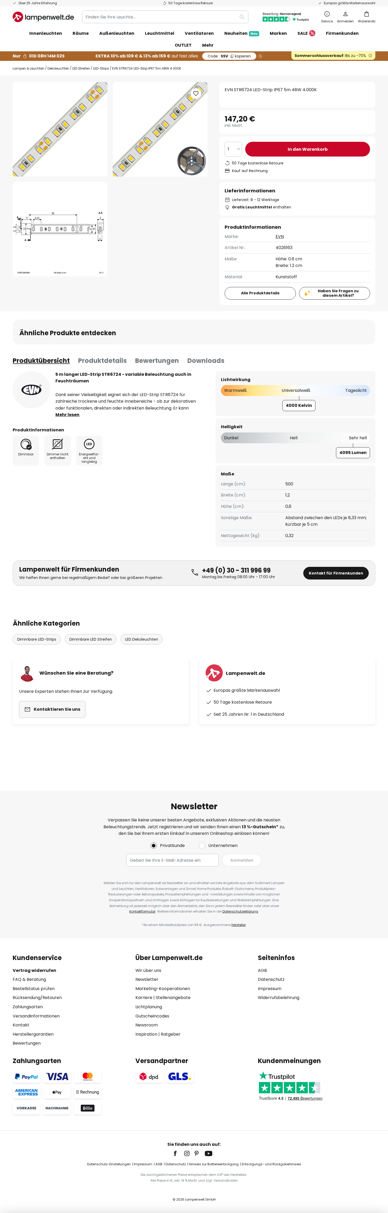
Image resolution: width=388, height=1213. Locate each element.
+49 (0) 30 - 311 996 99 (236, 570)
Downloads (205, 360)
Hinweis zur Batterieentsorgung (214, 1164)
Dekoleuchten (58, 68)
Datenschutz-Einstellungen (109, 1164)
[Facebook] (178, 1153)
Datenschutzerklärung (240, 911)
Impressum (269, 989)
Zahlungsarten (28, 1007)
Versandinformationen (36, 1016)
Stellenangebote (173, 998)
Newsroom (146, 1025)
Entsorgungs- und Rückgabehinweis (271, 1164)
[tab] (41, 361)
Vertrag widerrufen (34, 970)
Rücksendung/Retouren (37, 998)
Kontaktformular (142, 911)
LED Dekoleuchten (141, 639)
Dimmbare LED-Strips (36, 639)
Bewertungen (157, 360)
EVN (280, 236)
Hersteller (238, 925)
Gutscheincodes (152, 1016)
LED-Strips (101, 68)
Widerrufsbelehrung (278, 998)
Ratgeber (171, 1034)
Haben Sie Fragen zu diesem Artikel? (338, 293)
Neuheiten (241, 33)
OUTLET (183, 45)
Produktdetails (102, 360)
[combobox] (165, 17)
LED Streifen (81, 68)
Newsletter (146, 979)
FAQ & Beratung (29, 979)
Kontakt (21, 1025)
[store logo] (43, 17)
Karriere (143, 998)
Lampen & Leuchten (28, 68)
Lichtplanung (148, 1007)
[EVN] (31, 389)
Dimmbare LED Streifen (90, 639)
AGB (262, 970)
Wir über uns (148, 970)
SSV (229, 56)
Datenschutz (271, 979)
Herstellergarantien (33, 1034)
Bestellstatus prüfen (34, 989)
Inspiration (146, 1034)
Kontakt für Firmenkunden (336, 573)
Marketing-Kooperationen (162, 989)
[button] (60, 229)
